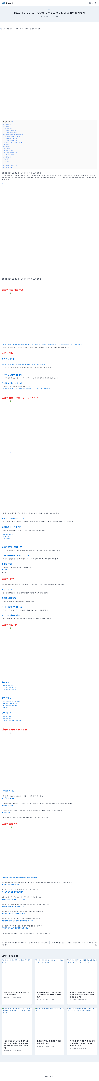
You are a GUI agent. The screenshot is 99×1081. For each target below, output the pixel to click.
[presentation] (17, 974)
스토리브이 (45, 16)
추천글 (91, 3)
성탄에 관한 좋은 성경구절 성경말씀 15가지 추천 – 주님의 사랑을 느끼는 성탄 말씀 (74, 942)
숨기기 (13, 121)
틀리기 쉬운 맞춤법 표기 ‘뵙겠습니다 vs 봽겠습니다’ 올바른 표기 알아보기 (49, 994)
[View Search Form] (95, 3)
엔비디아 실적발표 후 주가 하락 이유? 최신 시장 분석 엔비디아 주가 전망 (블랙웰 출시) (24, 942)
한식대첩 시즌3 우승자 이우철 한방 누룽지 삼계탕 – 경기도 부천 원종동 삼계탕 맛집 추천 (82, 994)
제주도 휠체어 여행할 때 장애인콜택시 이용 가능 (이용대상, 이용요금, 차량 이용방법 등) (82, 1043)
